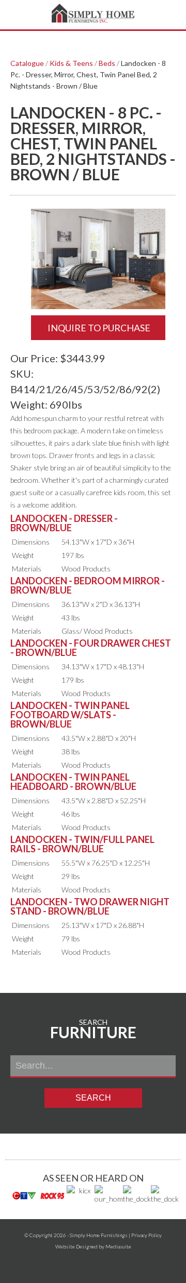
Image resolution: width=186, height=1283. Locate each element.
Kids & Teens (71, 63)
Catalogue (27, 63)
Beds (107, 63)
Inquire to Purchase (98, 327)
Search (93, 1097)
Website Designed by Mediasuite (93, 1246)
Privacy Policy (146, 1235)
